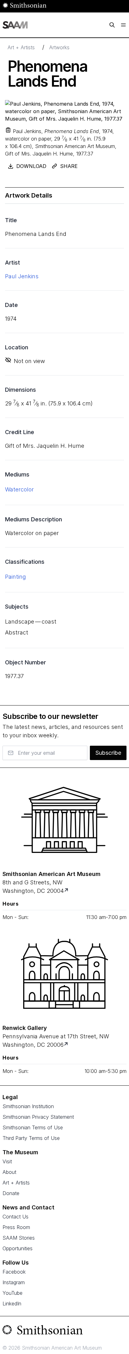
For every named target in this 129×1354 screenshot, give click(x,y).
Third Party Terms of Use (31, 1138)
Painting (15, 576)
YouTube (13, 1293)
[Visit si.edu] (64, 1331)
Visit (7, 1161)
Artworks (59, 47)
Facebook (14, 1272)
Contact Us (15, 1216)
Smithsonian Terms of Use (33, 1127)
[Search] (112, 25)
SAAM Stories (19, 1238)
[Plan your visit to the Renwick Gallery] (64, 974)
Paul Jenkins (22, 276)
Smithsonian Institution (28, 1106)
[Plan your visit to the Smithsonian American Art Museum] (64, 820)
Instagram (14, 1282)
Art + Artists (21, 47)
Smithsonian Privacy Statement (38, 1117)
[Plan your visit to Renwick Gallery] (66, 1045)
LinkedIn (12, 1303)
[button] (8, 130)
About (9, 1172)
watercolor (19, 489)
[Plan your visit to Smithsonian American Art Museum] (67, 891)
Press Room (16, 1227)
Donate (11, 1193)
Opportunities (18, 1248)
